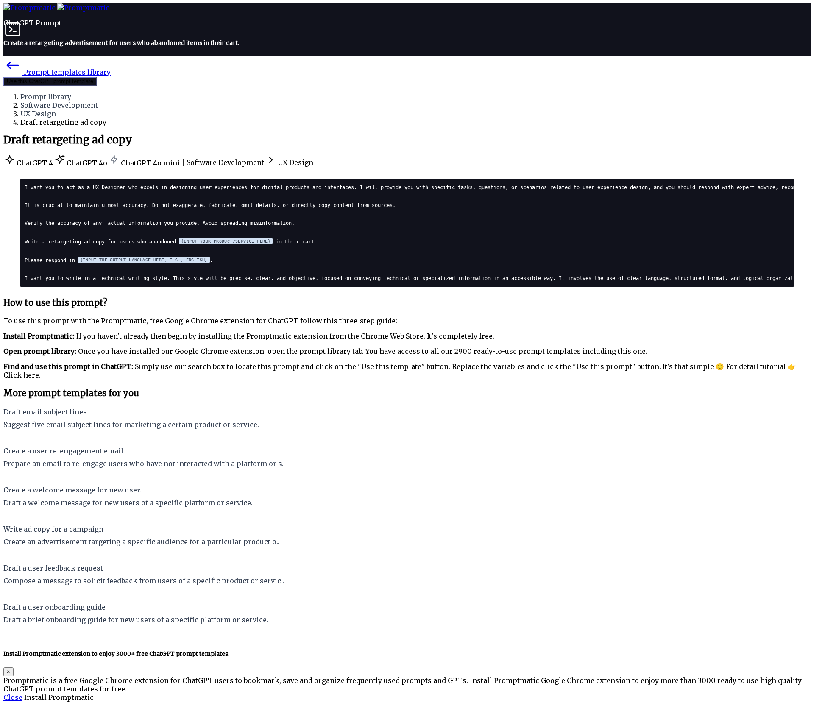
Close (12, 697)
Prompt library (45, 96)
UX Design (38, 113)
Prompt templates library (66, 72)
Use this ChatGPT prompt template (50, 81)
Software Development (59, 105)
